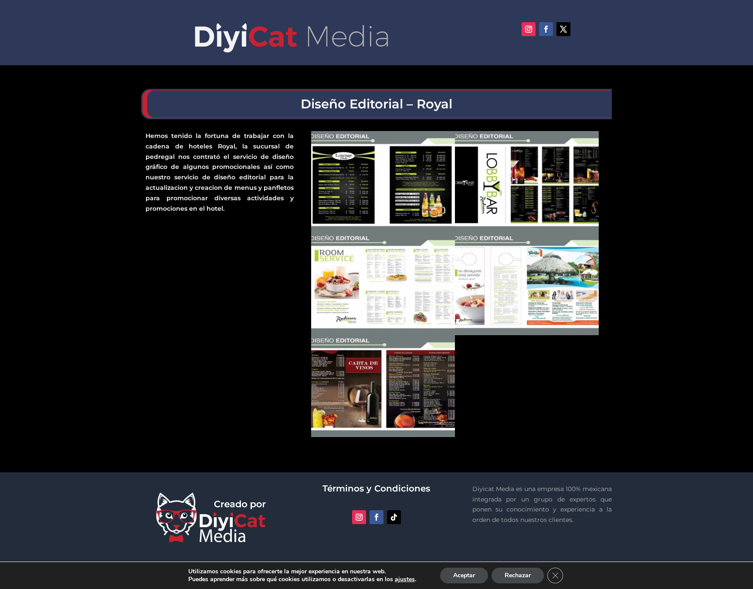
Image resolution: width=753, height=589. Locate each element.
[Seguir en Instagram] (529, 29)
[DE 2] (527, 335)
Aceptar (464, 575)
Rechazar (518, 575)
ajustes (405, 579)
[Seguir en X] (563, 29)
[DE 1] (383, 437)
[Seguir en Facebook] (546, 29)
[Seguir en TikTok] (394, 517)
